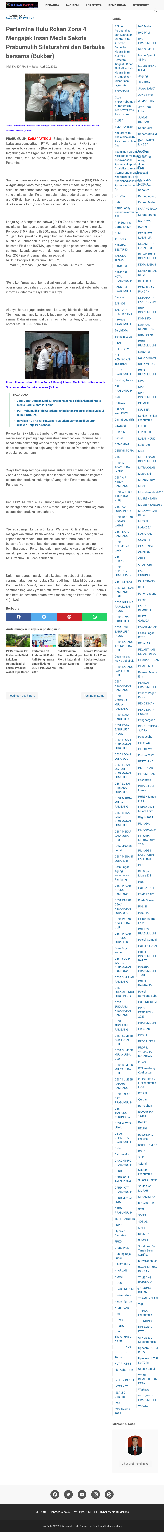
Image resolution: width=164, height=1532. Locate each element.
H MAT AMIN (122, 1264)
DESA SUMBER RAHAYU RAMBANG (124, 1083)
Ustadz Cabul (146, 1368)
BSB (117, 396)
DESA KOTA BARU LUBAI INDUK (122, 729)
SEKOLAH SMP (147, 1180)
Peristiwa (144, 742)
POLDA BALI (146, 887)
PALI (141, 587)
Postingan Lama (94, 695)
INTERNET (121, 1386)
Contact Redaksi (60, 1512)
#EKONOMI (122, 91)
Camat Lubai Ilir (124, 419)
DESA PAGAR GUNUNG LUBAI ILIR (123, 938)
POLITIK (143, 912)
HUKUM (119, 1326)
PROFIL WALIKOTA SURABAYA (145, 1051)
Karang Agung (147, 196)
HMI (117, 1313)
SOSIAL (143, 1221)
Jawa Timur (145, 94)
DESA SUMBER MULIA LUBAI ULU (124, 1054)
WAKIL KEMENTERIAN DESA (147, 1379)
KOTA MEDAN (146, 364)
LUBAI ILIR (145, 432)
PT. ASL (143, 1093)
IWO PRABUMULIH (85, 1512)
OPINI (142, 558)
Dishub (119, 1148)
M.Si (141, 451)
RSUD (141, 1151)
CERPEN (120, 432)
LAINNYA (15, 15)
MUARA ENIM (146, 479)
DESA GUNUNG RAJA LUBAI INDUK (124, 606)
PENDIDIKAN (117, 5)
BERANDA (52, 5)
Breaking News (124, 380)
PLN (141, 865)
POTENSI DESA (147, 1002)
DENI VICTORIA (124, 450)
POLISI (142, 906)
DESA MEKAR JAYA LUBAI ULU (123, 836)
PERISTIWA (94, 5)
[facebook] (18, 617)
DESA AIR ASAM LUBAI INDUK (123, 467)
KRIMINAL (144, 403)
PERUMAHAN (146, 773)
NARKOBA (144, 527)
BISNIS (119, 342)
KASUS (142, 227)
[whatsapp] (94, 617)
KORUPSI (144, 351)
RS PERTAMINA (147, 1145)
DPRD (118, 1171)
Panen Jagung (147, 593)
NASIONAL (145, 533)
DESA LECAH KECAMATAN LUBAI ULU (123, 744)
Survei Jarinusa (147, 1260)
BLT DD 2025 (122, 349)
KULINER (144, 409)
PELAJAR (144, 643)
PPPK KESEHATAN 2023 (146, 1012)
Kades (142, 150)
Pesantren (144, 780)
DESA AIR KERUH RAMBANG (121, 481)
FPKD (118, 1241)
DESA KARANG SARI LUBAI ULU (124, 671)
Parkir (142, 599)
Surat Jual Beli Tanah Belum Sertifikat (147, 1250)
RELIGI (142, 1128)
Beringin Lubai (123, 336)
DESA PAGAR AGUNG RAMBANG (123, 890)
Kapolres (143, 190)
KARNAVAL (145, 221)
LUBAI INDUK (146, 438)
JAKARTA (144, 82)
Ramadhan (145, 1105)
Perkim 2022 (146, 755)
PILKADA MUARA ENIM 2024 (146, 840)
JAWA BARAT (146, 88)
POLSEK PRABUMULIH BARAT (147, 956)
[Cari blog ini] (155, 10)
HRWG (119, 1320)
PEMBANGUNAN (148, 660)
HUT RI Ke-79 (123, 1347)
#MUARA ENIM (124, 126)
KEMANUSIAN (147, 264)
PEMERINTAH (146, 666)
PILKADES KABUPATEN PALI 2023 (146, 855)
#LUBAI (119, 120)
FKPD (118, 1225)
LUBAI (142, 426)
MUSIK (142, 486)
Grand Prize (122, 1247)
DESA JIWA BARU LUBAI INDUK (122, 631)
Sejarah (143, 1163)
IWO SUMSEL (146, 49)
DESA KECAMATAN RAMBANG (123, 685)
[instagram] (95, 1494)
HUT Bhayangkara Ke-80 (123, 1336)
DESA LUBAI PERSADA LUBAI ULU (122, 788)
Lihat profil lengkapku (135, 1463)
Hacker (119, 1276)
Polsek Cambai (147, 939)
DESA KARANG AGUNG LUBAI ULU (124, 646)
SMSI (141, 1209)
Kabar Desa (145, 127)
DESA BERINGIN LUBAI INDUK (123, 571)
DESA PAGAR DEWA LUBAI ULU (123, 923)
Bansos (119, 297)
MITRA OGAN (146, 467)
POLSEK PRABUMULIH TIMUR (147, 971)
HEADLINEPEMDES (127, 1289)
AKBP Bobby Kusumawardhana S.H (126, 212)
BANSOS (120, 303)
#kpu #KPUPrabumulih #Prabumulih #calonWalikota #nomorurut (125, 106)
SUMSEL (143, 1240)
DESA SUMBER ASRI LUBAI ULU (124, 1040)
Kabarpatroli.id (147, 134)
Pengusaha (145, 736)
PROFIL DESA (146, 1041)
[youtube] (82, 1494)
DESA (118, 456)
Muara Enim (145, 473)
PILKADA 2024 (147, 829)
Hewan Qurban (124, 1301)
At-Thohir (120, 239)
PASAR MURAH (147, 626)
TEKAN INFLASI (148, 1298)
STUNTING (145, 1234)
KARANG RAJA (147, 208)
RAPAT (142, 1122)
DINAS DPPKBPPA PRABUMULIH (123, 1138)
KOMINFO (144, 318)
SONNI (142, 1215)
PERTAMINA (145, 761)
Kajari (141, 167)
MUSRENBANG (147, 498)
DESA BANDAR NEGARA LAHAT (124, 521)
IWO (117, 1403)
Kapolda (143, 173)
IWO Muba (144, 26)
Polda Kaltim (146, 894)
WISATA (143, 1406)
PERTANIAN (145, 767)
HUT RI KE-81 (123, 1363)
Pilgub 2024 (145, 817)
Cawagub (121, 425)
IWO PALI (144, 32)
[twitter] (44, 617)
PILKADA (144, 823)
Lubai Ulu (144, 444)
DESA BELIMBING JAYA (122, 546)
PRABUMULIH (147, 1022)
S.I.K (141, 1157)
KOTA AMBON (147, 357)
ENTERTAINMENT (126, 1218)
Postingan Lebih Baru (21, 695)
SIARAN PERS (146, 1203)
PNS (141, 881)
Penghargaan (146, 720)
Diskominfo (122, 1154)
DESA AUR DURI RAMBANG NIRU (124, 496)
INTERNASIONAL (125, 1380)
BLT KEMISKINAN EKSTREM (123, 359)
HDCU (118, 1282)
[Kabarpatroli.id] (22, 5)
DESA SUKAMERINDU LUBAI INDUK (124, 992)
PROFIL (143, 1035)
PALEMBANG (146, 581)
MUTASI (143, 521)
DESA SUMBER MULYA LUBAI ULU (124, 1069)
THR (141, 1304)
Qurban (143, 1099)
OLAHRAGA (145, 546)
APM (118, 233)
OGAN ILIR (145, 539)
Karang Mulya (147, 202)
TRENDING (145, 1321)
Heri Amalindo (123, 1295)
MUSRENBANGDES (150, 504)
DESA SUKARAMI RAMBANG (121, 1025)
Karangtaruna (147, 214)
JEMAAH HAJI (147, 100)
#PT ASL (120, 195)
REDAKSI (41, 1512)
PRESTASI (144, 1029)
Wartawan (144, 1389)
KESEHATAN (146, 281)
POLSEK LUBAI (147, 945)
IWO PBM (72, 5)
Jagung (143, 76)
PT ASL (142, 1062)
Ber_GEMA (121, 330)
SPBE (141, 1227)
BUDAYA (120, 403)
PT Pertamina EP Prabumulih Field (147, 1083)
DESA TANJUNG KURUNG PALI (123, 1113)
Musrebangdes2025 (150, 492)
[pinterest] (69, 617)
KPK (141, 380)
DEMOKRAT (122, 444)
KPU (141, 386)
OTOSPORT (141, 5)
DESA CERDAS (123, 581)
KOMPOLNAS (146, 335)
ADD (117, 201)
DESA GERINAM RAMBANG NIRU (124, 592)
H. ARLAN (121, 1270)
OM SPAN (144, 552)
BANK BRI (121, 266)
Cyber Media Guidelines (114, 1512)
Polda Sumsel (146, 900)
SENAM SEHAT (147, 1196)
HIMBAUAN (122, 1307)
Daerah (119, 438)
